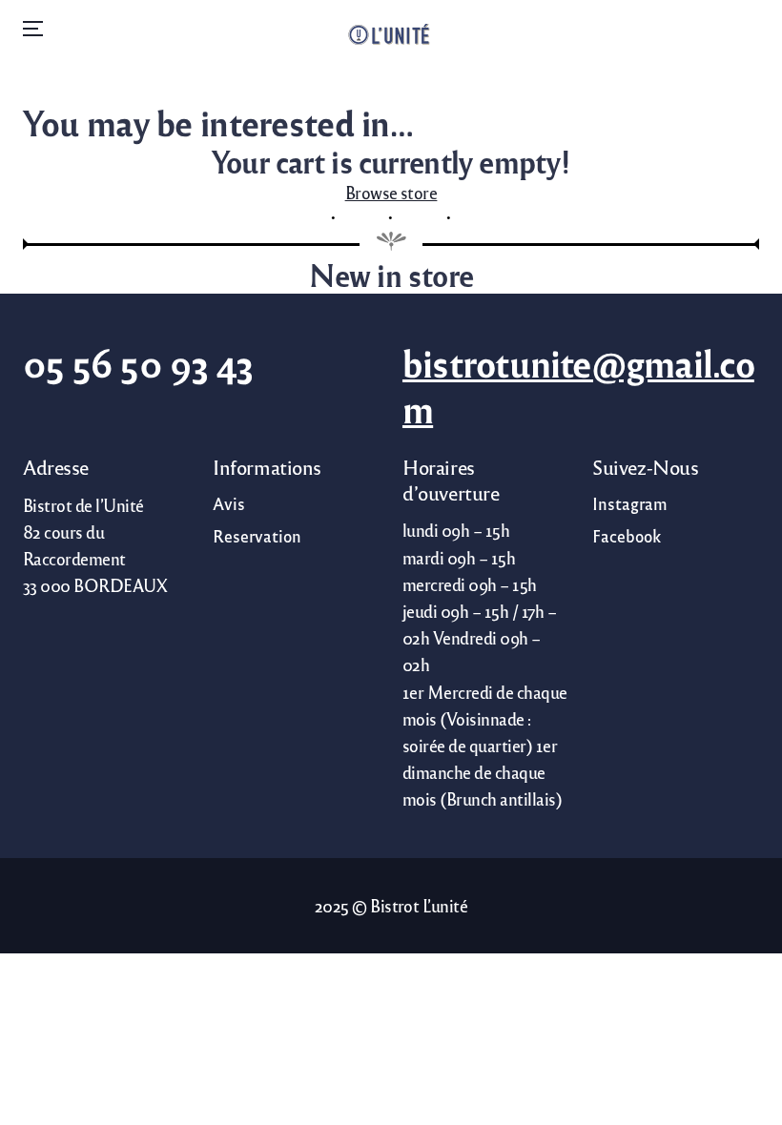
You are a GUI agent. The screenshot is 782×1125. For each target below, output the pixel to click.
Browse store (391, 192)
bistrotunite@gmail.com (578, 386)
